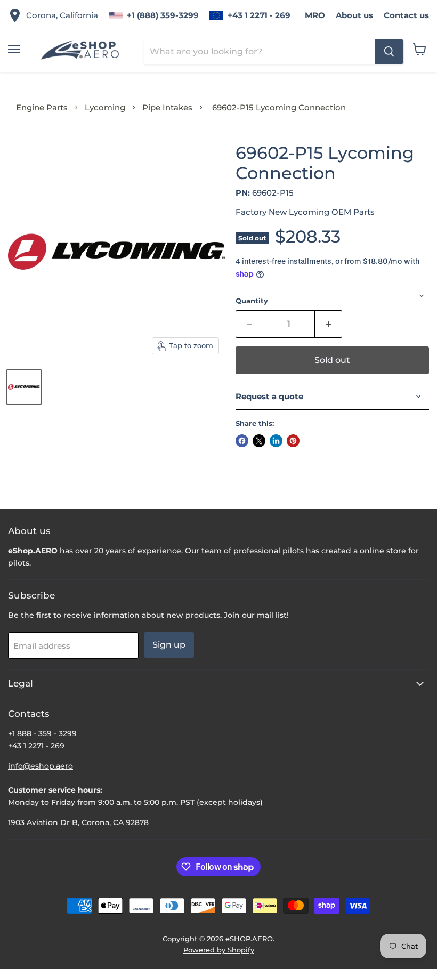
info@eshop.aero (40, 766)
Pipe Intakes (167, 107)
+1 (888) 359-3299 (163, 15)
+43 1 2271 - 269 (259, 15)
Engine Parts (42, 107)
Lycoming (105, 107)
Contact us (406, 15)
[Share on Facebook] (242, 440)
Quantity (252, 301)
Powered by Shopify (218, 950)
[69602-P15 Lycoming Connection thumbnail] (24, 387)
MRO (315, 15)
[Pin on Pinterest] (293, 440)
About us (354, 15)
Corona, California (62, 15)
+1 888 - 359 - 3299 (42, 733)
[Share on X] (259, 440)
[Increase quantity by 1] (328, 324)
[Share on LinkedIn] (276, 440)
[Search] (389, 51)
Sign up (168, 645)
